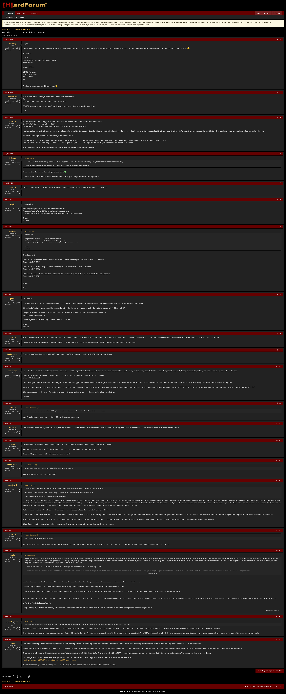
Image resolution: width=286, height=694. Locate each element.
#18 (280, 551)
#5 (280, 183)
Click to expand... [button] (152, 573)
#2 (280, 92)
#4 (280, 154)
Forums (10, 13)
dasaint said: (29, 485)
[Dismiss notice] (281, 22)
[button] (27, 13)
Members (34, 13)
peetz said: (28, 231)
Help (276, 686)
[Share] (277, 39)
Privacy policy (268, 686)
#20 (280, 639)
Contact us (247, 686)
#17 (280, 530)
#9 (280, 333)
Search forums (19, 17)
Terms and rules (257, 686)
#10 (280, 350)
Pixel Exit (130, 691)
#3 (280, 117)
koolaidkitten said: (30, 408)
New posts (21, 13)
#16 (280, 481)
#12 (280, 403)
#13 (280, 423)
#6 (280, 200)
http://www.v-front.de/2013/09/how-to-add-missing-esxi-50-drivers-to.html (49, 660)
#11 (280, 366)
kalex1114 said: (30, 158)
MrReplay (7, 35)
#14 (280, 440)
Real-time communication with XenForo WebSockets (149, 691)
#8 (280, 294)
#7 (280, 227)
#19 (280, 617)
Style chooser (8, 686)
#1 (280, 39)
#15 (280, 460)
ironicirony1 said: (30, 555)
